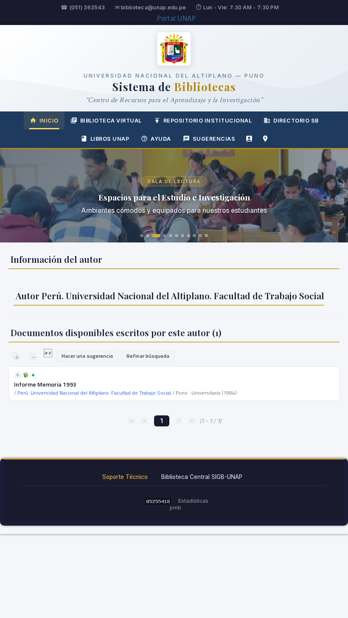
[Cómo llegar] (265, 138)
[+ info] (17, 375)
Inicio (49, 120)
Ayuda (161, 139)
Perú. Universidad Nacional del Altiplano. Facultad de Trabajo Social (94, 393)
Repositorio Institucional (207, 120)
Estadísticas (193, 501)
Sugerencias (214, 139)
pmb (175, 507)
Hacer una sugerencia (87, 356)
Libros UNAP (109, 139)
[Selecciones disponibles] (48, 355)
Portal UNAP (176, 18)
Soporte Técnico (125, 476)
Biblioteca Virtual (111, 120)
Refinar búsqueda (147, 356)
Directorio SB (296, 120)
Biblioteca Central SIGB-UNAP (201, 476)
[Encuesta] (249, 138)
